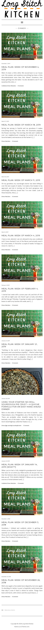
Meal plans (13, 85)
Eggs (6, 425)
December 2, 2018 (6, 518)
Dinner (8, 85)
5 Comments (26, 425)
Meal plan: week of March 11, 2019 (21, 180)
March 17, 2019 (5, 121)
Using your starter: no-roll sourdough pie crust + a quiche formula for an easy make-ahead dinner (21, 405)
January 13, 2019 (6, 461)
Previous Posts (10, 610)
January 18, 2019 (6, 398)
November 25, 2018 (6, 576)
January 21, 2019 (6, 340)
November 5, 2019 (6, 63)
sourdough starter (17, 425)
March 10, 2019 (5, 176)
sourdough (10, 425)
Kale (15, 626)
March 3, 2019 (5, 232)
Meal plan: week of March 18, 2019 (21, 125)
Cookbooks (4, 85)
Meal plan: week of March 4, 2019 (21, 235)
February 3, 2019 (6, 285)
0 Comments (21, 85)
